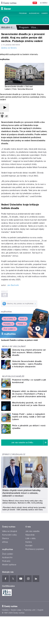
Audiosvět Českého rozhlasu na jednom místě (19, 340)
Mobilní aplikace (9, 564)
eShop (5, 542)
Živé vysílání (9, 329)
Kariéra (28, 542)
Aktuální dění (8, 27)
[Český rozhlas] (8, 3)
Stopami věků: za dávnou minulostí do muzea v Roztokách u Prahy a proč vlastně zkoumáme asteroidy (29, 394)
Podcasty (6, 561)
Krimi (22, 319)
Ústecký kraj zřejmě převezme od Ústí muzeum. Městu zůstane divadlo (29, 352)
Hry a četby (8, 319)
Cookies (5, 610)
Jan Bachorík (13, 285)
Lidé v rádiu (30, 538)
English (40, 610)
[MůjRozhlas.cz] (5, 60)
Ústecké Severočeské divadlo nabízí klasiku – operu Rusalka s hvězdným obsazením (27, 364)
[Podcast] (2, 116)
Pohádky (7, 324)
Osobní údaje (16, 610)
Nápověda (29, 535)
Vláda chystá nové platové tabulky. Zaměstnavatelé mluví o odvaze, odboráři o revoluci (21, 493)
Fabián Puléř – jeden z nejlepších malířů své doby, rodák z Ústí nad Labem (28, 416)
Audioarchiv (34, 13)
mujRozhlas (6, 312)
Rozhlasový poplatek (34, 549)
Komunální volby (9, 535)
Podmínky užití (29, 610)
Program (23, 13)
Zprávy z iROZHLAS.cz (13, 454)
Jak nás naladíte (32, 531)
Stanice (5, 538)
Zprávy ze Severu (9, 48)
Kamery (45, 13)
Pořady (20, 324)
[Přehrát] (4, 108)
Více (34, 27)
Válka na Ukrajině (9, 531)
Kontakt (28, 545)
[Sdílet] (6, 116)
